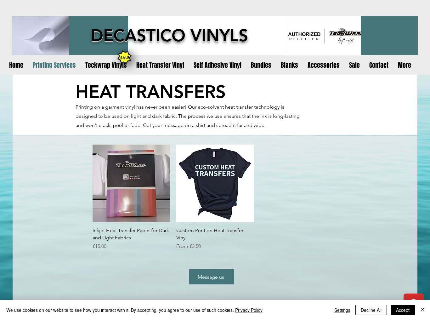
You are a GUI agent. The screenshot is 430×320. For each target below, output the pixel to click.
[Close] (422, 310)
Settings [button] (342, 310)
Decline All (371, 310)
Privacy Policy (249, 310)
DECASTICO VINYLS (169, 35)
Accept (403, 310)
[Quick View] (131, 183)
